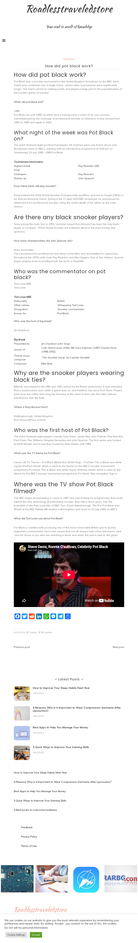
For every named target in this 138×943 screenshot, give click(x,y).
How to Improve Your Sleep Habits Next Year (61, 688)
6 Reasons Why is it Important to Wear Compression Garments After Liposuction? (77, 709)
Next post (118, 647)
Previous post (22, 647)
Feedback (27, 827)
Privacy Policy (29, 836)
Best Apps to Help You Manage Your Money (60, 727)
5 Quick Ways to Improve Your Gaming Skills (61, 747)
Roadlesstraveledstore (69, 9)
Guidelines (69, 59)
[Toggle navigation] (4, 40)
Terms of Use (29, 846)
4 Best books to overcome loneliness (35, 810)
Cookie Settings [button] (16, 934)
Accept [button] (36, 934)
